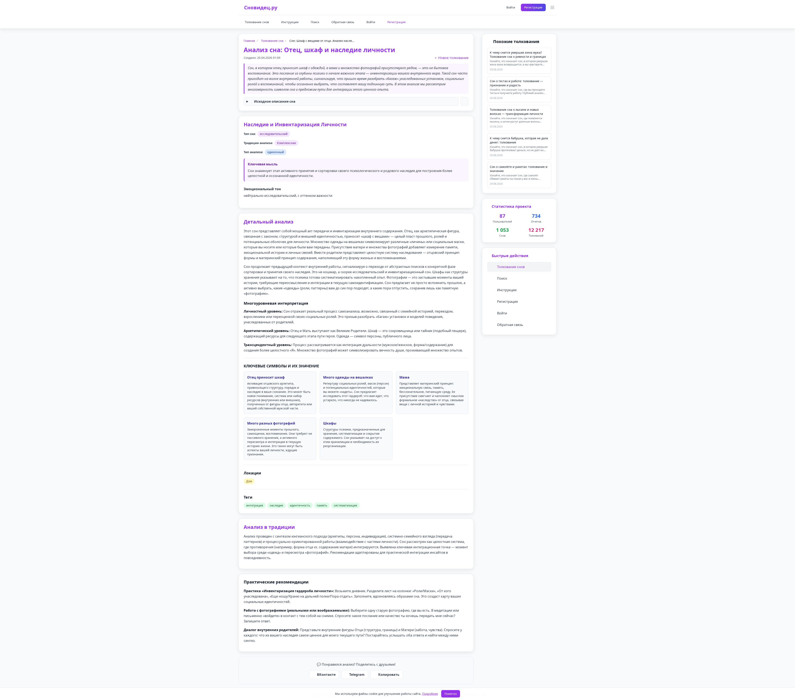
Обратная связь (342, 22)
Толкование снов (257, 22)
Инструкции (290, 22)
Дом (249, 481)
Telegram (357, 674)
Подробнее (430, 694)
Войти (510, 7)
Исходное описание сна (274, 101)
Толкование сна (272, 41)
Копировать (388, 674)
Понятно (450, 694)
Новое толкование (453, 57)
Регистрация (533, 7)
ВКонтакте (326, 674)
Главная (249, 41)
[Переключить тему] (496, 7)
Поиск (315, 22)
